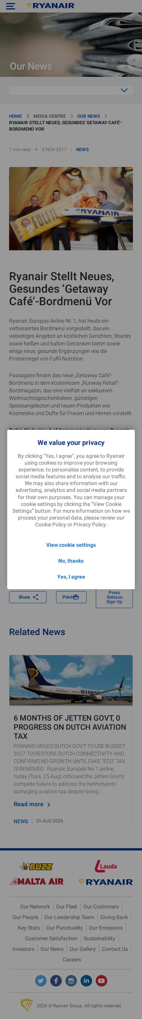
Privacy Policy (89, 524)
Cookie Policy (50, 524)
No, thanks (71, 561)
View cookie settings (71, 545)
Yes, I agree (71, 577)
